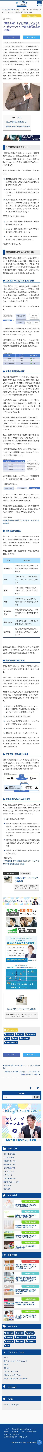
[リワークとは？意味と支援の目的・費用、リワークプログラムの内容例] (9, 1315)
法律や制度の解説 (9, 1154)
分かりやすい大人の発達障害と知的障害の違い (25, 1247)
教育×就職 (7, 1189)
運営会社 (6, 1368)
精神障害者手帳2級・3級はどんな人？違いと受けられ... (25, 1206)
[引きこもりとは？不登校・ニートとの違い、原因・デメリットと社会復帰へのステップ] (9, 1265)
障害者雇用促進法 (12, 1042)
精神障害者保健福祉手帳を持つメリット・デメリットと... (25, 1237)
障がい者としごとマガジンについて (15, 1361)
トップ (6, 1357)
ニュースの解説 (9, 1157)
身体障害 (9, 1337)
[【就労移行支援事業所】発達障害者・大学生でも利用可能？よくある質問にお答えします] (9, 1277)
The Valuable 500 (9, 1178)
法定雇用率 (31, 1034)
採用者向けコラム (32, 16)
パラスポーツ (8, 1175)
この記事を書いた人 (12, 873)
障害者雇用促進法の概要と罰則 (18, 126)
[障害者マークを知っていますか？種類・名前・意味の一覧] (9, 1302)
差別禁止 (20, 1034)
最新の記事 (26, 873)
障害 (16, 1038)
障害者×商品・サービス (11, 1182)
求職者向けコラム (9, 1161)
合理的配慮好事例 (9, 1168)
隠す (19, 117)
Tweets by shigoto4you (11, 1405)
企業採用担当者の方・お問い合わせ (15, 1378)
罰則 (8, 1038)
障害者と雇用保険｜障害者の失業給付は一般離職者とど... (25, 1216)
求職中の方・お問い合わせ (12, 1375)
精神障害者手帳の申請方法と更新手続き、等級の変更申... (25, 1226)
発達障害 (20, 1341)
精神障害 (20, 1333)
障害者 (33, 1337)
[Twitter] (37, 1088)
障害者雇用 (25, 1038)
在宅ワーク (7, 1185)
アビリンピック (9, 1171)
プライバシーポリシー (11, 1371)
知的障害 (31, 1333)
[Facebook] (30, 1088)
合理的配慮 (10, 1034)
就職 (8, 1345)
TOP (39, 1442)
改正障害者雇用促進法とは (16, 122)
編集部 (6, 1364)
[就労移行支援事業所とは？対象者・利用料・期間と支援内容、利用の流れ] (9, 1290)
